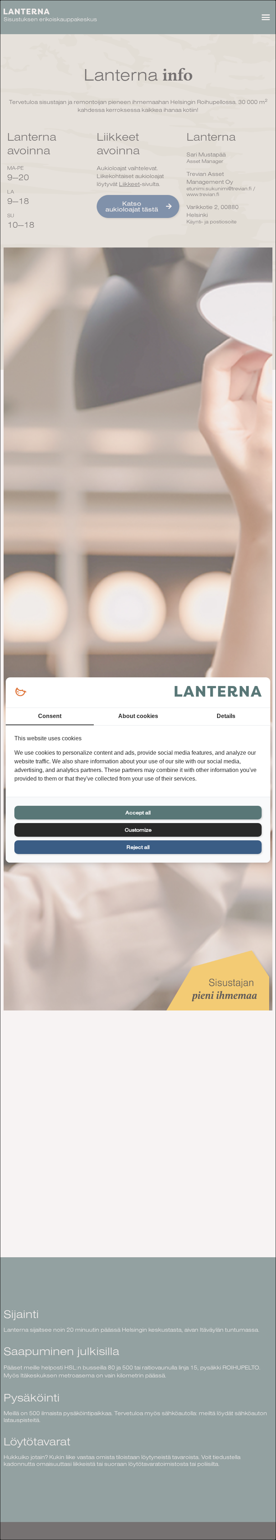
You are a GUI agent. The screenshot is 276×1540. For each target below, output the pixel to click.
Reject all (138, 847)
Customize (138, 830)
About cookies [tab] (138, 716)
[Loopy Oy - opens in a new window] (20, 692)
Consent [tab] (49, 716)
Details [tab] (226, 716)
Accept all (138, 812)
